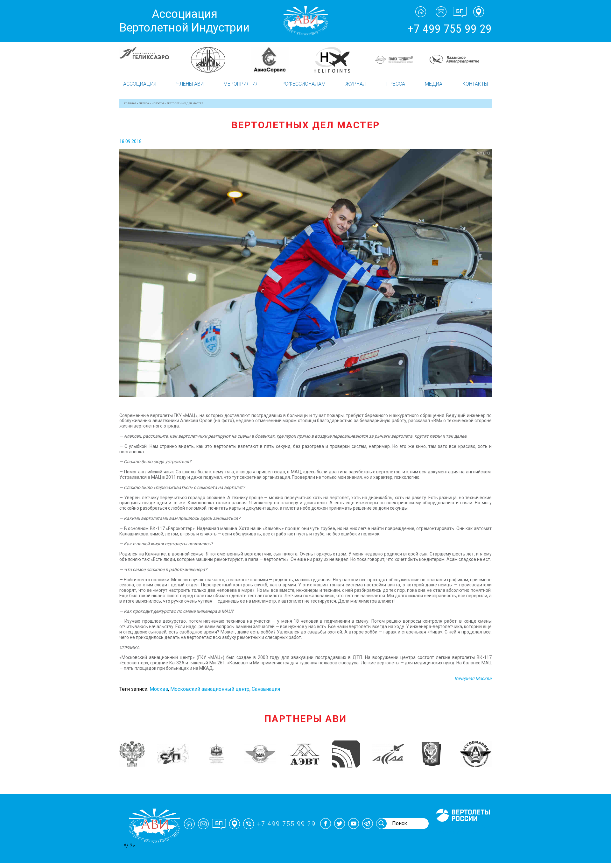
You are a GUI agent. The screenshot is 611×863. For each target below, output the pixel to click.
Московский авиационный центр (209, 689)
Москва (159, 689)
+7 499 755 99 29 (449, 29)
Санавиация (266, 689)
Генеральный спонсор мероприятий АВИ (462, 829)
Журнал (355, 84)
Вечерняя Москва (473, 678)
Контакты (475, 84)
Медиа (433, 84)
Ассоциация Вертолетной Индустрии (184, 20)
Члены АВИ (190, 84)
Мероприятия (240, 84)
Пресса (395, 84)
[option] (150, 60)
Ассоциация (139, 84)
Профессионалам (302, 84)
